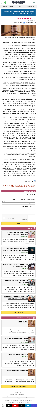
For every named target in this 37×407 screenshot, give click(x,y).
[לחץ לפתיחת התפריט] (34, 2)
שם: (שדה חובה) (30, 195)
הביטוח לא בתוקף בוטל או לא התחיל (13, 185)
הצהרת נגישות (18, 392)
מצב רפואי (33, 186)
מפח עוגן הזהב (23, 322)
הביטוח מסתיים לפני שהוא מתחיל (17, 371)
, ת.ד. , (18, 397)
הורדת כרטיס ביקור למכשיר (17, 394)
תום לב (28, 186)
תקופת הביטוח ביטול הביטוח (18, 186)
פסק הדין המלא (18, 22)
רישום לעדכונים (30, 6)
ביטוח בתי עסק (26, 185)
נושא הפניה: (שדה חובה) (28, 206)
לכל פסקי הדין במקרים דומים (18, 386)
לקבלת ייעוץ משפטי (8, 6)
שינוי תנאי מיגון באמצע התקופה (18, 354)
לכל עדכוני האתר (18, 312)
